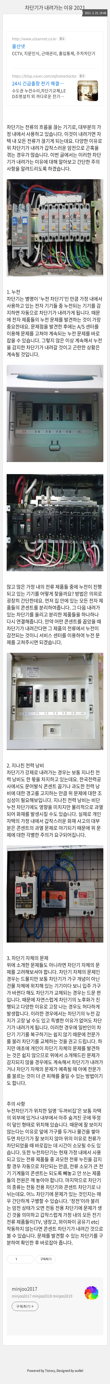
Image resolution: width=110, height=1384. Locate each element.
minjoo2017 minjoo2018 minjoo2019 (42, 1295)
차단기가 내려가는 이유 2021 (55, 7)
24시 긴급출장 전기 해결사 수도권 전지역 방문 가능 (38, 83)
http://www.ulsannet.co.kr (34, 39)
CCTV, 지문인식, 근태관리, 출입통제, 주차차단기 (53, 53)
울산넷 (18, 46)
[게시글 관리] (28, 1259)
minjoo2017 (24, 1289)
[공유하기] (22, 1259)
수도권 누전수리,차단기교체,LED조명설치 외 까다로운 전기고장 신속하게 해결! (39, 93)
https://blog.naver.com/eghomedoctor (44, 76)
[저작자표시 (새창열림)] (58, 1259)
